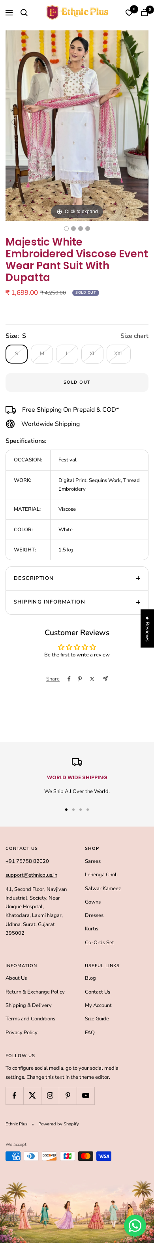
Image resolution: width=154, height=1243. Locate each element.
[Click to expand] (77, 125)
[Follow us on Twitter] (32, 1095)
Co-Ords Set (99, 942)
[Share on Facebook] (69, 679)
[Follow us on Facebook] (14, 1095)
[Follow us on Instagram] (50, 1095)
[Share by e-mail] (105, 678)
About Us (16, 978)
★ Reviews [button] (147, 628)
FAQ (90, 1032)
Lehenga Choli (101, 874)
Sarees (93, 861)
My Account (98, 1005)
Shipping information (49, 602)
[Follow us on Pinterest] (68, 1095)
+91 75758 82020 (27, 861)
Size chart (134, 336)
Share (53, 678)
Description (34, 578)
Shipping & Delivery (29, 1005)
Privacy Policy (22, 1032)
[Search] (24, 12)
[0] (129, 12)
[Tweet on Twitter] (92, 679)
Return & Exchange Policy (35, 992)
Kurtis (91, 928)
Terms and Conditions (30, 1018)
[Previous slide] (13, 122)
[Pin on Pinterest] (80, 679)
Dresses (94, 915)
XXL (118, 353)
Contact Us (97, 992)
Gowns (93, 902)
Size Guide (97, 1018)
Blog (90, 978)
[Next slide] (140, 122)
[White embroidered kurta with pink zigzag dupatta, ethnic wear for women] (73, 228)
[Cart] (144, 12)
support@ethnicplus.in (31, 875)
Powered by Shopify (58, 1124)
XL (93, 353)
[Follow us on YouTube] (85, 1095)
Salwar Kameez (103, 888)
